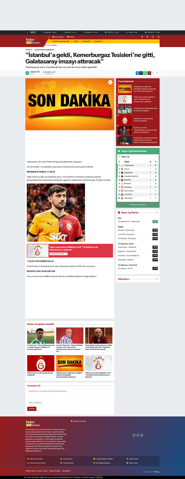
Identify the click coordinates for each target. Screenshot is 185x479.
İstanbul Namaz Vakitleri (104, 459)
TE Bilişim (156, 472)
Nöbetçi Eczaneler (36, 459)
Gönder (32, 409)
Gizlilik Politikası (30, 471)
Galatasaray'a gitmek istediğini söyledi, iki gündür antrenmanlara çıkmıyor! (69, 375)
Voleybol (97, 41)
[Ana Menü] (158, 37)
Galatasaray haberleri (61, 41)
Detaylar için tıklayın (138, 205)
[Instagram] (138, 435)
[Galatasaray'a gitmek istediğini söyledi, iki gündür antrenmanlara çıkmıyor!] (69, 363)
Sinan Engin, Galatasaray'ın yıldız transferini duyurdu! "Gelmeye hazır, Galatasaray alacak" (98, 347)
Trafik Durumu (134, 459)
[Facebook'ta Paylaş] (137, 73)
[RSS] (141, 435)
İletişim (39, 471)
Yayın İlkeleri (66, 471)
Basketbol (87, 41)
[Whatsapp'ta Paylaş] (145, 73)
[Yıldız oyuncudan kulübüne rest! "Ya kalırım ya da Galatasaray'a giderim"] (98, 363)
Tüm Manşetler (68, 463)
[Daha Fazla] (149, 73)
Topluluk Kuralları (54, 471)
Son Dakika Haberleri (103, 463)
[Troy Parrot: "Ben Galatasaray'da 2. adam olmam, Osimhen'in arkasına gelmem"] (40, 335)
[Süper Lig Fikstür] (157, 213)
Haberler (28, 50)
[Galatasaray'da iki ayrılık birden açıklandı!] (40, 363)
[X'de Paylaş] (141, 73)
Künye (45, 471)
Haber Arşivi (133, 463)
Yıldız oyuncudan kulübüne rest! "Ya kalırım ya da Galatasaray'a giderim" (98, 375)
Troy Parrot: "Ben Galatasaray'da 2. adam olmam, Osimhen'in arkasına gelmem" (40, 347)
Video (72, 37)
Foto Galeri (59, 37)
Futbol (76, 41)
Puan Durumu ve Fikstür (38, 463)
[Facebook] (134, 435)
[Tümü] (157, 279)
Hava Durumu (67, 459)
